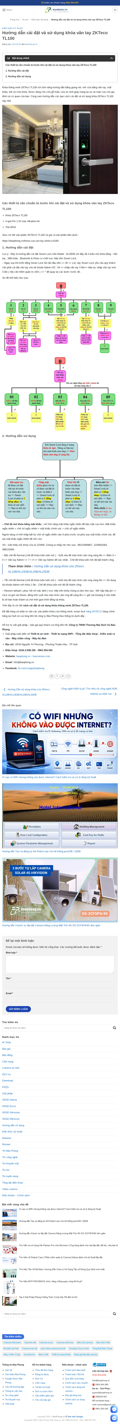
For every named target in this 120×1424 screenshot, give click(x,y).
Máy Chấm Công (12, 1354)
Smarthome (29, 1354)
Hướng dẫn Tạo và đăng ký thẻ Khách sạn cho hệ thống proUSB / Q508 (53, 1221)
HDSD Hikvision (11, 1112)
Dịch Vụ (39, 1378)
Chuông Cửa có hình (79, 1348)
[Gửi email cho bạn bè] (68, 676)
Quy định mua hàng (74, 1378)
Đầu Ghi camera (85, 1342)
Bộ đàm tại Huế (11, 1348)
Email (9, 993)
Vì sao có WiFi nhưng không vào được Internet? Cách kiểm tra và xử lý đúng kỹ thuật (60, 1209)
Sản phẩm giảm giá (44, 1395)
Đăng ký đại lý (42, 1374)
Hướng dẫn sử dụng (13, 1125)
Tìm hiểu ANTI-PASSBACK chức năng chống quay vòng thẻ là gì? (50, 1281)
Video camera (9, 1189)
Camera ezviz (46, 1342)
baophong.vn (23, 656)
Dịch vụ (6, 1074)
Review (6, 1144)
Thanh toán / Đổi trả (74, 1374)
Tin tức (25, 20)
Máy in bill (43, 1354)
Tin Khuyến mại (12, 1399)
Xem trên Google (75, 1417)
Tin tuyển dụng (10, 1176)
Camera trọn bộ (29, 1348)
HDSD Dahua (9, 1099)
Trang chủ (14, 20)
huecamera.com (41, 656)
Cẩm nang (7, 1061)
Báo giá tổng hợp (73, 1395)
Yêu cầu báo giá (42, 1400)
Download (7, 1080)
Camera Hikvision (12, 1342)
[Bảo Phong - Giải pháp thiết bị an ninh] (57, 10)
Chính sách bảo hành (75, 1370)
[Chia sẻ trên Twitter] (62, 676)
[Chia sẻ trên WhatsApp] (51, 676)
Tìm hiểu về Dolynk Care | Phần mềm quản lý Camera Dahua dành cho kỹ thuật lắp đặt (60, 1257)
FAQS (5, 1087)
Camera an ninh (10, 1068)
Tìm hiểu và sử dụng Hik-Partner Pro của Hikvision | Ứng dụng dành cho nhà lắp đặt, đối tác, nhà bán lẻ (68, 1245)
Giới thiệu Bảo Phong (15, 1374)
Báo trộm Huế (103, 1342)
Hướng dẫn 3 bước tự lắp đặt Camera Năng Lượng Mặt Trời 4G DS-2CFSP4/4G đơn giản (62, 1233)
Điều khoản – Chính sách (16, 1195)
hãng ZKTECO (94, 611)
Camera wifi (30, 1342)
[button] (7, 10)
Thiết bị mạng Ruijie (61, 1354)
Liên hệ (8, 1370)
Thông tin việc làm (14, 1391)
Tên (8, 978)
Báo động (7, 1055)
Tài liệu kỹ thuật (42, 1387)
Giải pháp (7, 1093)
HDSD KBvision (10, 1119)
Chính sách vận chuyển (76, 1383)
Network (6, 1138)
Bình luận (11, 952)
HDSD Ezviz (9, 1106)
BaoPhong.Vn (31, 44)
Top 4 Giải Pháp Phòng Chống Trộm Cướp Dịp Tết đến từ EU (48, 1297)
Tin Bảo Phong (10, 1150)
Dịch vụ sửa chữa (43, 1391)
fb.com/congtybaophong (31, 668)
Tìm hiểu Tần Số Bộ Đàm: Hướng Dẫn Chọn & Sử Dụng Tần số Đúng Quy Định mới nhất (61, 1269)
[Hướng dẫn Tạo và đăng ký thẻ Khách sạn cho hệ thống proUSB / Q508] (60, 815)
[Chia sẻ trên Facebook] (57, 676)
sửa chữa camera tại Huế (53, 1348)
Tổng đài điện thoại (12, 1182)
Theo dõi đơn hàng (44, 1370)
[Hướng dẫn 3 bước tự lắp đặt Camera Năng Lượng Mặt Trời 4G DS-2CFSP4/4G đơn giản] (60, 889)
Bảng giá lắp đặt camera (85, 1354)
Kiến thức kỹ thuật (39, 20)
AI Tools (6, 1042)
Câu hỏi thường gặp (14, 1387)
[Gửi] (114, 1028)
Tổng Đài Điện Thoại (102, 1348)
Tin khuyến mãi (10, 1163)
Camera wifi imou (65, 1342)
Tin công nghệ (9, 1157)
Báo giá (6, 1048)
